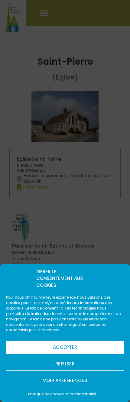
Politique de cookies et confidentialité (62, 394)
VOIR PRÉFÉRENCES (65, 380)
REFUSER (65, 364)
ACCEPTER (65, 347)
